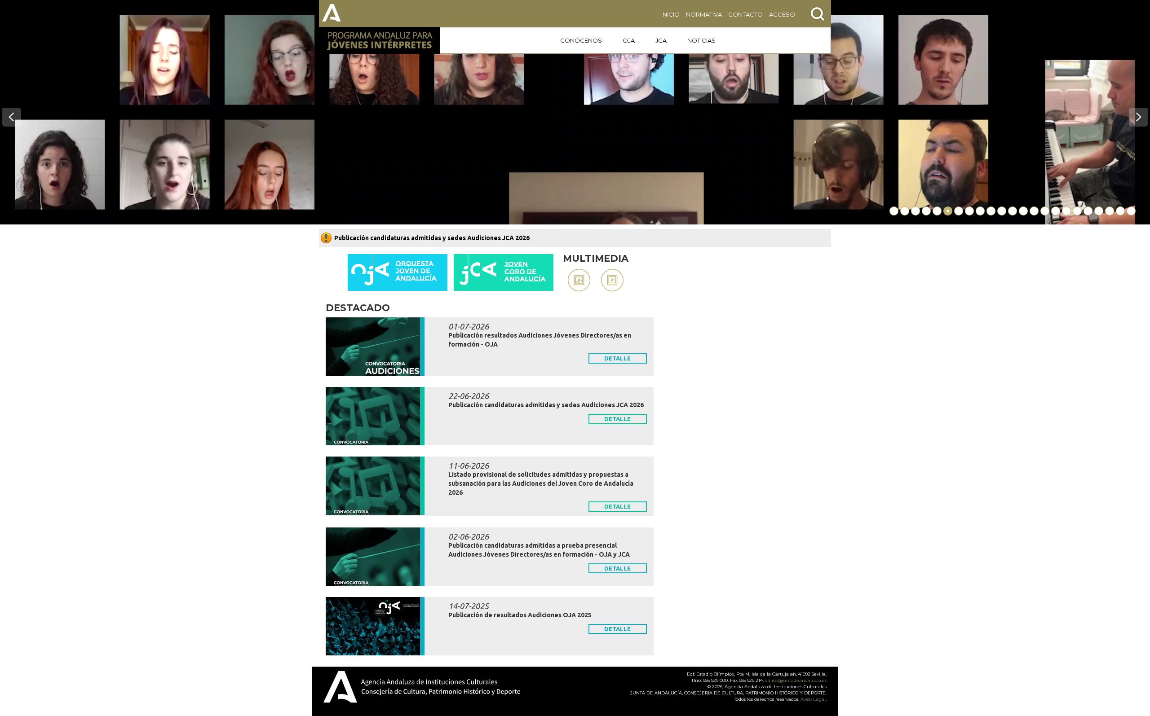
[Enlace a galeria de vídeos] (612, 280)
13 (1023, 210)
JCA (661, 40)
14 (1034, 210)
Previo (11, 117)
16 (1055, 210)
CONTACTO (745, 14)
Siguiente (1138, 117)
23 (1131, 210)
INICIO (670, 14)
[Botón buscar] (817, 13)
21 (1109, 210)
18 (1077, 210)
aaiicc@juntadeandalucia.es (796, 680)
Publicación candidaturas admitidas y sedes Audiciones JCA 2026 (432, 238)
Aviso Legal (813, 699)
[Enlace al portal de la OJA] (397, 272)
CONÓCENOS (581, 40)
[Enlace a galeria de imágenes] (579, 280)
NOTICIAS (701, 40)
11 (1001, 210)
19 (1088, 210)
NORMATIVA (704, 14)
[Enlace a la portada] (379, 40)
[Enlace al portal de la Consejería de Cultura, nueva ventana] (332, 13)
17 (1066, 210)
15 (1044, 210)
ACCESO (782, 14)
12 (1012, 210)
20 (1098, 210)
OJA (629, 40)
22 (1120, 210)
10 (990, 210)
